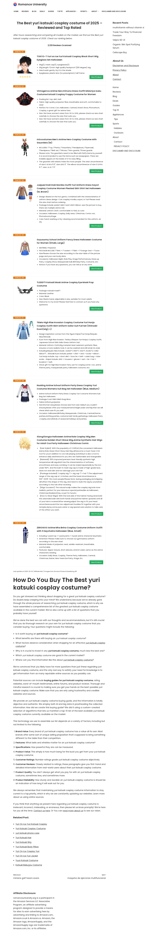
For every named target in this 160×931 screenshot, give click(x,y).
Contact (117, 79)
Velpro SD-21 (119, 40)
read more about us (73, 810)
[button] (76, 11)
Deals (42, 11)
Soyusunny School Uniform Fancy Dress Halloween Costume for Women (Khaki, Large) (69, 241)
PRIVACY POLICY (121, 146)
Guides (51, 11)
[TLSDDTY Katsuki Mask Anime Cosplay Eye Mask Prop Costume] (25, 290)
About (116, 74)
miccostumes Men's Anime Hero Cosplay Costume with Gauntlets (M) (67, 141)
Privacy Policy (120, 70)
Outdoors (118, 132)
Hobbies (118, 128)
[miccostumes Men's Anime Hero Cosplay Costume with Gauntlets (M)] (25, 147)
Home (16, 11)
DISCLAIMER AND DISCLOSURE (114, 11)
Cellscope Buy (120, 52)
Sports (116, 123)
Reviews (25, 11)
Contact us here (41, 810)
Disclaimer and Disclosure (126, 65)
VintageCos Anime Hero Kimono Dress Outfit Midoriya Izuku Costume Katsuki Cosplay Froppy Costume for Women (69, 92)
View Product (96, 77)
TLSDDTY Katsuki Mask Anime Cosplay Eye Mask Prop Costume (65, 284)
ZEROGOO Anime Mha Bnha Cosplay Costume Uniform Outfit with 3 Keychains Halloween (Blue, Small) (69, 529)
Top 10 (60, 11)
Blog (34, 11)
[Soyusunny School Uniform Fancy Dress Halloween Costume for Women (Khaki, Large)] (25, 247)
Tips (116, 119)
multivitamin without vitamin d (128, 27)
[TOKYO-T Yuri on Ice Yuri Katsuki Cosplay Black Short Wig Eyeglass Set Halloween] (25, 64)
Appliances (118, 114)
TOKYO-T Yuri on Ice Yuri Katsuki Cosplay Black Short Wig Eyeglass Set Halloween (67, 58)
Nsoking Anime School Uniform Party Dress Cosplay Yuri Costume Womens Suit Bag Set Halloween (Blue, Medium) (68, 387)
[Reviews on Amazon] (25, 77)
